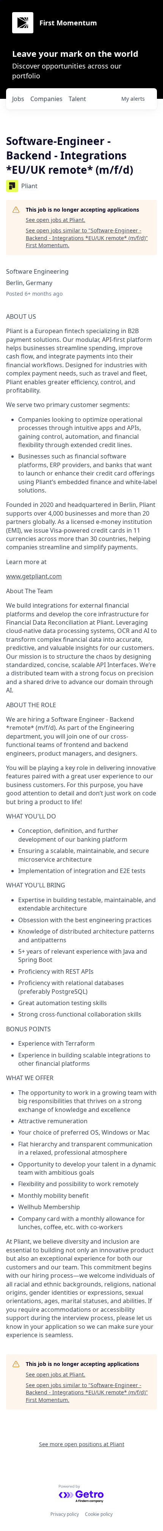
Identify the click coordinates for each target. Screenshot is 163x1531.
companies (46, 99)
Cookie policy (99, 1514)
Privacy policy (64, 1514)
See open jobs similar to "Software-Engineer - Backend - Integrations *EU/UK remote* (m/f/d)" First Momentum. (87, 238)
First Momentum (68, 22)
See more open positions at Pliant (81, 1444)
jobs (18, 99)
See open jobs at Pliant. (55, 219)
